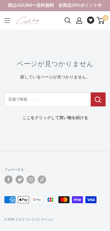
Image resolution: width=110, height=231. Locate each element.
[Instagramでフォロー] (31, 179)
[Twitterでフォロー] (20, 179)
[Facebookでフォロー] (8, 179)
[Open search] (68, 20)
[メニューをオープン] (7, 20)
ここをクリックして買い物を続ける (55, 117)
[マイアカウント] (79, 20)
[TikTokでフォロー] (42, 179)
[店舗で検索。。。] (98, 99)
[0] (100, 20)
